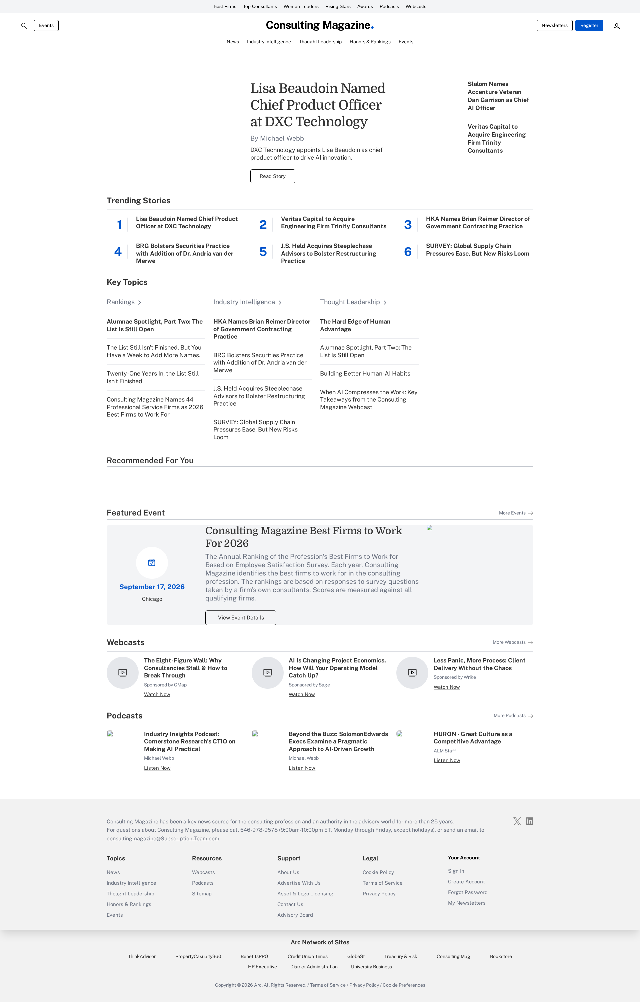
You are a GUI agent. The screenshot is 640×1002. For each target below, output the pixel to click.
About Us (288, 872)
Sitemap (202, 893)
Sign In (456, 871)
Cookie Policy (378, 872)
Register (589, 25)
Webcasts (416, 6)
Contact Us (290, 904)
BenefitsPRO (254, 956)
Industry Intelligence (131, 883)
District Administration (314, 966)
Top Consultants (260, 6)
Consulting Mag (453, 956)
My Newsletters (467, 903)
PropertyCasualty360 (198, 956)
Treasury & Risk (400, 956)
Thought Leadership (130, 893)
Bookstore (501, 956)
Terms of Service (383, 883)
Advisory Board (295, 915)
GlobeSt (356, 956)
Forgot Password (468, 892)
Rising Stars (338, 6)
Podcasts (389, 6)
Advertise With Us (299, 883)
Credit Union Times (308, 956)
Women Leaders (301, 6)
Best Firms (225, 6)
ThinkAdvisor (142, 956)
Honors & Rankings (129, 904)
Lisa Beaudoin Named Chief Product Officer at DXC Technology (317, 105)
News (113, 872)
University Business (371, 966)
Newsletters (555, 25)
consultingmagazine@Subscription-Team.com (163, 838)
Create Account (466, 881)
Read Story (273, 176)
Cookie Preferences (404, 985)
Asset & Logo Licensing (305, 893)
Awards (365, 6)
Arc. (258, 985)
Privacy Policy (379, 893)
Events (46, 25)
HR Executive (262, 966)
